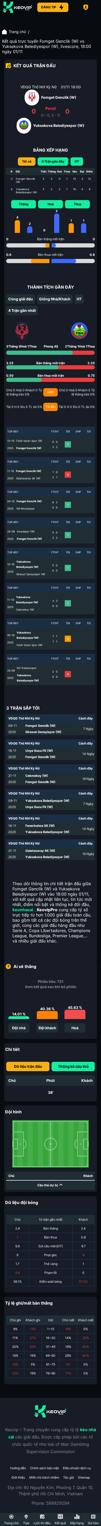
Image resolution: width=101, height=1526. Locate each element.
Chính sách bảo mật (44, 1468)
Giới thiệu (18, 1477)
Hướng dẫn (18, 1468)
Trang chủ (17, 31)
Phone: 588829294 (50, 1503)
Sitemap (84, 1477)
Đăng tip (48, 7)
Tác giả (68, 1477)
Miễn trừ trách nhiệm (44, 1477)
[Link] (17, 7)
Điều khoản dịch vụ (77, 1468)
